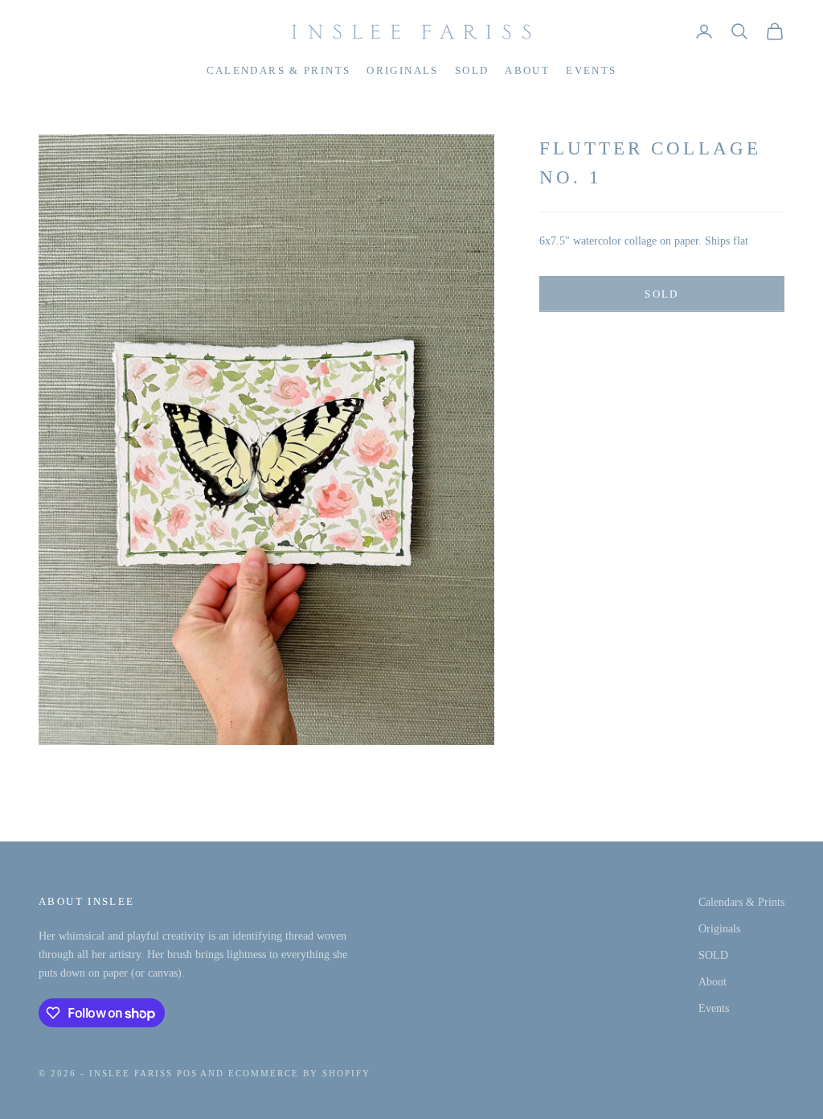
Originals (402, 70)
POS (187, 1073)
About (527, 70)
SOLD (472, 70)
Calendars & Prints (279, 70)
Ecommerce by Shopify (299, 1073)
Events (591, 70)
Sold (661, 294)
